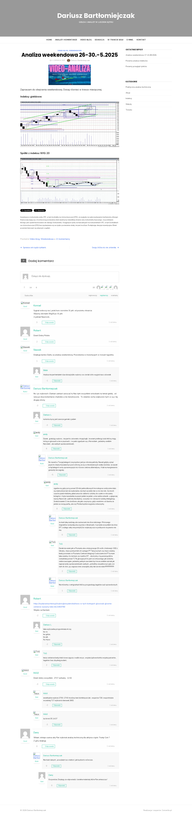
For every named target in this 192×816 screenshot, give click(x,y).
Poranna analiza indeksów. (137, 61)
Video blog (86, 40)
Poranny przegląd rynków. (136, 66)
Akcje (128, 93)
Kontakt (141, 40)
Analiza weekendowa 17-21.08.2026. (141, 55)
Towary (129, 110)
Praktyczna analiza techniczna (138, 87)
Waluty (129, 104)
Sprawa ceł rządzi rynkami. (34, 247)
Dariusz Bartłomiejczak (96, 15)
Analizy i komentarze (66, 40)
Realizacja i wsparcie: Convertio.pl (157, 810)
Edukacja (99, 40)
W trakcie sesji (115, 40)
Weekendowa (75, 51)
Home (49, 40)
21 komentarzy (63, 239)
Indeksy (129, 98)
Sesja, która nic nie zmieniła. (104, 247)
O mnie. (129, 40)
